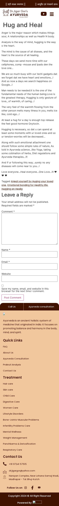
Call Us (12, 306)
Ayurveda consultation (41, 306)
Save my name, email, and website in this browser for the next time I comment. (25, 289)
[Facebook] (32, 488)
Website (6, 274)
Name (6, 250)
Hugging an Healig (12, 189)
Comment (8, 211)
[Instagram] (25, 488)
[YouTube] (39, 488)
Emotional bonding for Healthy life (27, 185)
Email (6, 262)
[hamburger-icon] (51, 14)
